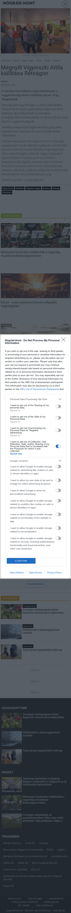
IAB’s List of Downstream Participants (39, 389)
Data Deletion (17, 572)
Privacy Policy (54, 572)
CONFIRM (21, 561)
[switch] (58, 406)
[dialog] (35, 456)
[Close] (64, 341)
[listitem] (35, 399)
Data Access (35, 572)
